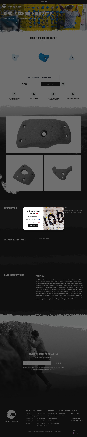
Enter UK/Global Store (33, 225)
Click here (28, 219)
